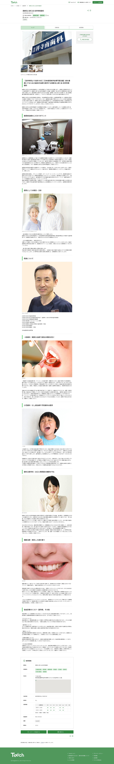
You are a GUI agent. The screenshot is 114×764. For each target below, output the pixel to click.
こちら (42, 742)
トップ (32, 27)
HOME (12, 5)
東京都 (17, 5)
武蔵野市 (24, 5)
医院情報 (81, 27)
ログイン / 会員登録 (98, 2)
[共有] (88, 10)
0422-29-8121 (38, 716)
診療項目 (57, 27)
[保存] (90, 10)
